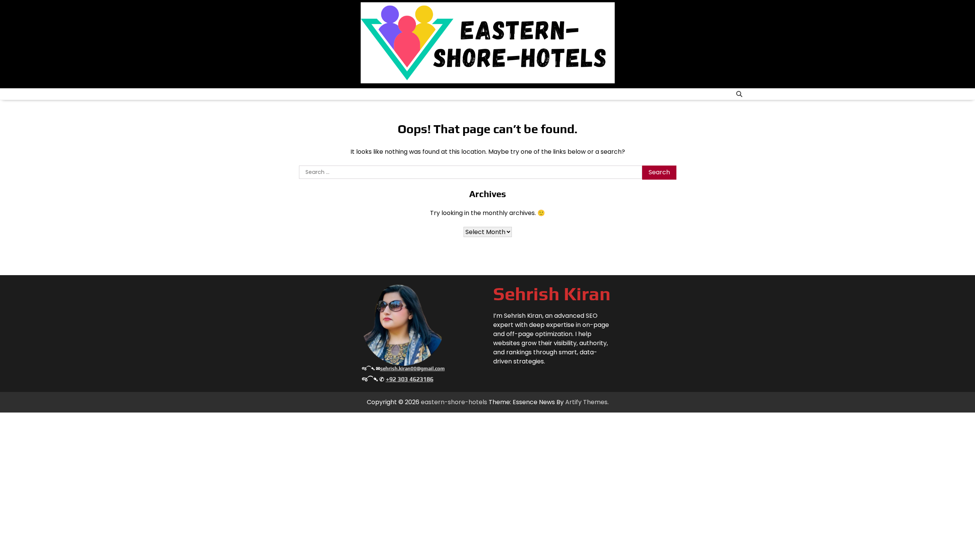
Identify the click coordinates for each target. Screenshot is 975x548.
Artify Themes (586, 402)
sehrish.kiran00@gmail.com (412, 368)
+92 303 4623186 (409, 379)
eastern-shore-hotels (454, 402)
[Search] (739, 94)
